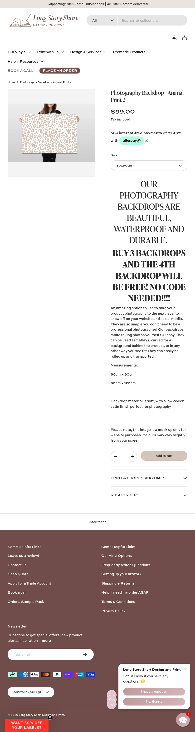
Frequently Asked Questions (125, 564)
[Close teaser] (50, 717)
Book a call (17, 592)
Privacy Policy (113, 610)
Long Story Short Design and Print (41, 714)
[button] (27, 725)
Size (114, 155)
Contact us (17, 564)
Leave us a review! (23, 555)
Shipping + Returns (118, 583)
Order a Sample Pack (26, 601)
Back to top (97, 522)
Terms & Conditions (118, 601)
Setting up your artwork (121, 573)
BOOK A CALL (21, 70)
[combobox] (137, 20)
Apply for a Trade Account (29, 583)
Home (11, 82)
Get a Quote (18, 573)
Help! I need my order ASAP (125, 592)
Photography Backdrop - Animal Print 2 (46, 82)
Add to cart (164, 456)
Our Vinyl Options (116, 555)
